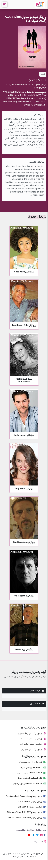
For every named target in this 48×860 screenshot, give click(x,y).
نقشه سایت (38, 841)
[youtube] (29, 835)
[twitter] (37, 835)
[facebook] (45, 835)
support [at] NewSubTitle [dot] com (31, 830)
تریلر (43, 74)
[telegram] (33, 835)
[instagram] (41, 835)
